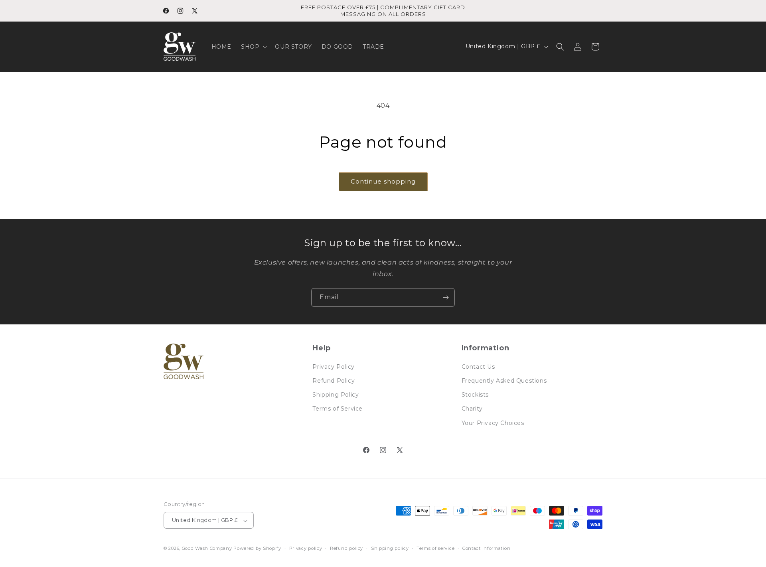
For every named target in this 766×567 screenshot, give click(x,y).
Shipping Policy (335, 394)
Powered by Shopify (257, 548)
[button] (253, 46)
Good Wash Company (207, 548)
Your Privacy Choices (493, 422)
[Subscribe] (445, 297)
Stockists (475, 394)
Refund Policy (333, 380)
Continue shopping (383, 181)
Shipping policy (390, 548)
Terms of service (435, 548)
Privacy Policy (333, 366)
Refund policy (346, 548)
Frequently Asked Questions (504, 380)
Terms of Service (337, 408)
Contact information (486, 548)
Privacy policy (305, 548)
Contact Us (478, 366)
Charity (472, 408)
